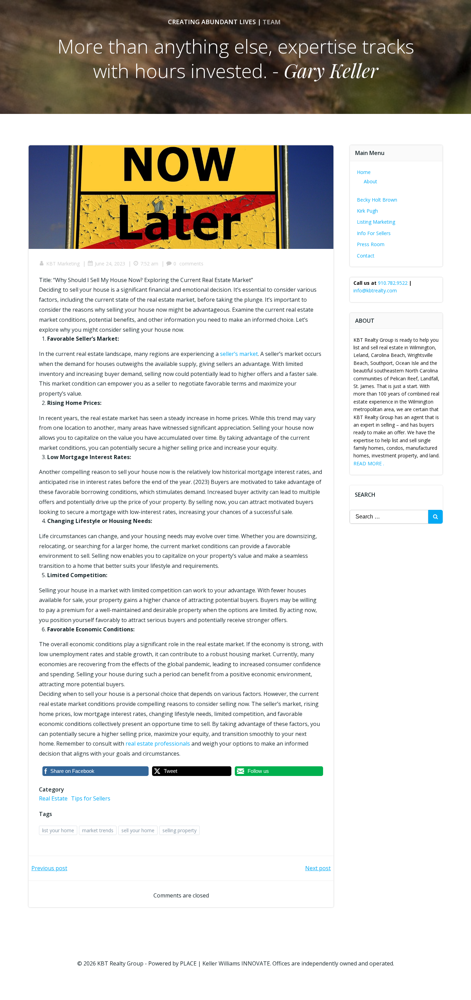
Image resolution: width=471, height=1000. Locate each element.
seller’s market (239, 354)
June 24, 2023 (110, 263)
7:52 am (149, 263)
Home (364, 172)
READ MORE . (368, 463)
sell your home (137, 830)
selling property (179, 830)
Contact (365, 255)
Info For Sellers (374, 233)
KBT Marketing (63, 263)
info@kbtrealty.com (375, 290)
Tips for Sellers (90, 798)
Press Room (370, 244)
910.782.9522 (393, 283)
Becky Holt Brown (377, 199)
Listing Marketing (376, 222)
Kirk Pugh (367, 210)
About (370, 181)
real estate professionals (158, 743)
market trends (97, 830)
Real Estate (53, 798)
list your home (58, 830)
